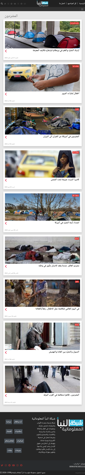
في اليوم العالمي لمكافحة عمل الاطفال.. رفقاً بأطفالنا (57, 309)
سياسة (8, 421)
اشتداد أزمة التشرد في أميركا (67, 222)
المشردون (11, 16)
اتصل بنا (62, 3)
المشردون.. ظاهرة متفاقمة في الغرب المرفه (61, 395)
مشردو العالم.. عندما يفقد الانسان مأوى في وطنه (59, 266)
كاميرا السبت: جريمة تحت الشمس (65, 179)
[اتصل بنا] (24, 4)
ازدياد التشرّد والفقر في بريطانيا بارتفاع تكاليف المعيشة (56, 50)
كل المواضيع (72, 3)
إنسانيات (20, 441)
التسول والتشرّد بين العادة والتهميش (64, 352)
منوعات (18, 450)
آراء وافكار (18, 421)
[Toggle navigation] (82, 9)
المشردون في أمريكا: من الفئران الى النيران (61, 136)
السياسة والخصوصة (80, 473)
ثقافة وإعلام (9, 441)
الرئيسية (82, 3)
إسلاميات (18, 431)
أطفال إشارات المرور (70, 93)
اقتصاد (9, 431)
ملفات (10, 450)
